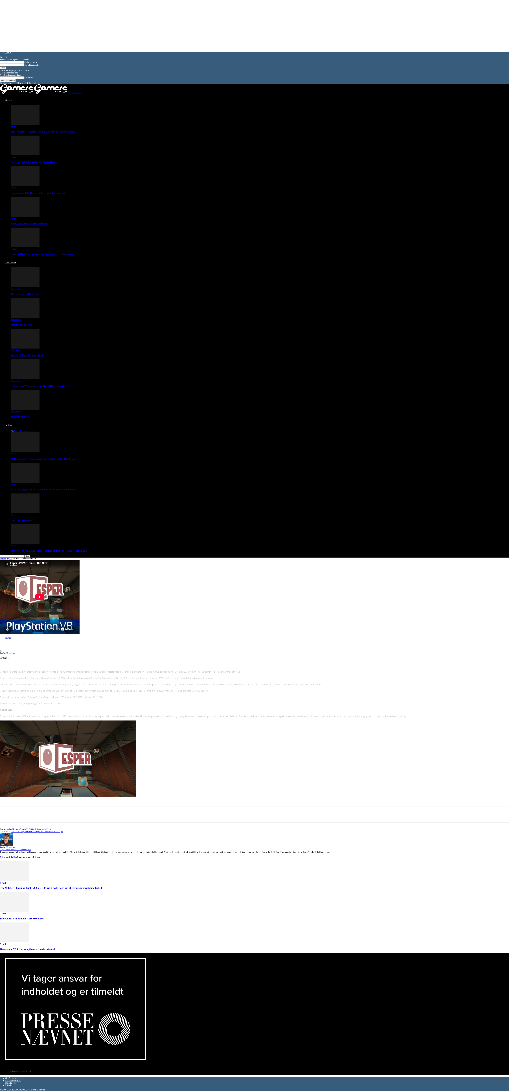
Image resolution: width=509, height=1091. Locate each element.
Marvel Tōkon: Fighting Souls (27, 355)
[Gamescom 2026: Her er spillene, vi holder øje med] (25, 185)
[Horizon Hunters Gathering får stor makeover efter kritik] (25, 247)
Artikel (13, 454)
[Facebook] (4, 662)
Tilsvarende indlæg (8, 857)
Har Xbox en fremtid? (23, 520)
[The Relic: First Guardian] (25, 286)
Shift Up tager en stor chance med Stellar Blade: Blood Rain (43, 458)
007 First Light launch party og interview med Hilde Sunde (43, 489)
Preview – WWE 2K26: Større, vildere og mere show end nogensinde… (49, 550)
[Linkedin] (42, 662)
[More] (52, 662)
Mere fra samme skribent (28, 857)
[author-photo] (6, 845)
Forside (3, 559)
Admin (8, 53)
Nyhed (13, 126)
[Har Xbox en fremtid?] (25, 512)
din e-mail (29, 78)
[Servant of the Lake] (25, 317)
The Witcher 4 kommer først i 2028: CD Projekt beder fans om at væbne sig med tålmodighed (51, 887)
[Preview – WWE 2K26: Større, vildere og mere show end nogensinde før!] (25, 543)
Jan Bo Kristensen (7, 653)
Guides (17, 431)
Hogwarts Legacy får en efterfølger (29, 223)
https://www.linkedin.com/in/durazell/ (15, 849)
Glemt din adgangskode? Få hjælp (14, 70)
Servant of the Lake (21, 324)
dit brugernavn (31, 62)
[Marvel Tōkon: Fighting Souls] (25, 348)
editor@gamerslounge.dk (20, 1071)
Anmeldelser (10, 263)
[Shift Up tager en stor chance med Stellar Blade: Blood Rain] (25, 451)
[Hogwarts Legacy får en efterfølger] (25, 216)
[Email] (32, 662)
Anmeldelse (16, 289)
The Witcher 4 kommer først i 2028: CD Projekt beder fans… (44, 131)
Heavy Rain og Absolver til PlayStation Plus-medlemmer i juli (37, 831)
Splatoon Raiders (20, 416)
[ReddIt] (23, 662)
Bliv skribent (10, 1083)
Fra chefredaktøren (13, 1080)
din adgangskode (32, 65)
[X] (14, 662)
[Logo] (17, 93)
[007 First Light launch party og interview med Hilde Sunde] (25, 482)
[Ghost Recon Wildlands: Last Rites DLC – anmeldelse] (25, 378)
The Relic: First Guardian (25, 294)
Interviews (24, 431)
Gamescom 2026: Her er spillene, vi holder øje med (38, 193)
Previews (33, 431)
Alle (12, 431)
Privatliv (8, 1085)
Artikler (8, 425)
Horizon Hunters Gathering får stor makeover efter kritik (42, 254)
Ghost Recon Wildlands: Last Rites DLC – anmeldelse (40, 386)
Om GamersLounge (13, 1078)
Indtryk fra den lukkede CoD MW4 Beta (33, 162)
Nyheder (9, 100)
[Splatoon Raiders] (25, 409)
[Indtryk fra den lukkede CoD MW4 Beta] (25, 155)
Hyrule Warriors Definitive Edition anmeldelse (31, 829)
